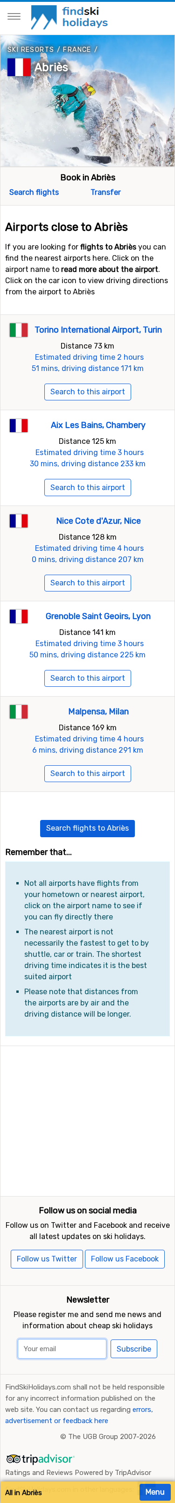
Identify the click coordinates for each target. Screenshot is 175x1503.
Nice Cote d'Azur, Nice (98, 521)
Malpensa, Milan (98, 711)
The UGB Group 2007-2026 (112, 1436)
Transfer (105, 192)
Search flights (33, 192)
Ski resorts (30, 50)
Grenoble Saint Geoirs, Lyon (98, 616)
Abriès (51, 67)
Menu (155, 1492)
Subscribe (134, 1349)
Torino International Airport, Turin (98, 330)
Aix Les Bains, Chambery (98, 425)
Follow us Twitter (47, 1258)
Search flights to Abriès (87, 828)
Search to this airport (87, 391)
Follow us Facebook (125, 1258)
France (77, 50)
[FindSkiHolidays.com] (70, 16)
